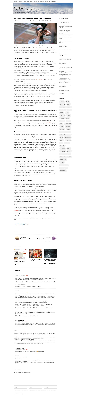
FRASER (68, 115)
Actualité (16, 20)
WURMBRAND (63, 170)
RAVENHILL (68, 140)
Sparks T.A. (62, 145)
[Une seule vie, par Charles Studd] (17, 238)
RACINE (61, 140)
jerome (51, 20)
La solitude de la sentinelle (64, 49)
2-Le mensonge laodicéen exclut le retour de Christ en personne (65, 32)
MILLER (68, 129)
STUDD (69, 148)
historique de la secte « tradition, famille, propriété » (19, 263)
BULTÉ (68, 104)
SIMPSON (67, 143)
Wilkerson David (63, 167)
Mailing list (36, 1)
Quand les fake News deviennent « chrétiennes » (65, 63)
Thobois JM (62, 154)
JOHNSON (62, 121)
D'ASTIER (69, 107)
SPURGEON (62, 148)
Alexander (62, 101)
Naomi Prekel (63, 132)
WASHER (69, 156)
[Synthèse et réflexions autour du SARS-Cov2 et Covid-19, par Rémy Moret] (54, 238)
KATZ (61, 123)
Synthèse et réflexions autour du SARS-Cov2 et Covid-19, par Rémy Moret (44, 240)
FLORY (67, 112)
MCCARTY (62, 129)
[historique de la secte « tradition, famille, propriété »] (20, 254)
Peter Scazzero (67, 134)
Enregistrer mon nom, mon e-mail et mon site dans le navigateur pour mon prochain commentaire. (35, 390)
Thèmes (20, 1)
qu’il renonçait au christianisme (45, 49)
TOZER (68, 154)
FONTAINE (62, 115)
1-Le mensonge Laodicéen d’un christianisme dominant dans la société (65, 37)
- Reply (27, 275)
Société (28, 20)
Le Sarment (23, 8)
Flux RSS (53, 1)
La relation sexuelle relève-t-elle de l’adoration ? (64, 92)
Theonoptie (62, 151)
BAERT (67, 101)
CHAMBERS (62, 107)
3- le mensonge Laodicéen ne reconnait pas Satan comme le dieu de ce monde (65, 26)
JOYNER (68, 121)
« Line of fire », (39, 79)
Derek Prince (63, 109)
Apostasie (20, 20)
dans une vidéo (21, 49)
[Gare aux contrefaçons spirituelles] (35, 253)
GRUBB (67, 118)
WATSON (62, 162)
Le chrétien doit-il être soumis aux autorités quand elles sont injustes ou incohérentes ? (50, 262)
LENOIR (61, 126)
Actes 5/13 (48, 122)
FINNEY (61, 112)
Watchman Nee (63, 159)
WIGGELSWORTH (64, 165)
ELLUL (69, 109)
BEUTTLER (62, 104)
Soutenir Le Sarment (45, 1)
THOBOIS (69, 151)
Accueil (15, 1)
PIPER (61, 137)
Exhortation (24, 20)
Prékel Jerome (35, 20)
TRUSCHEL (62, 156)
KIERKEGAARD (68, 123)
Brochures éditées (28, 1)
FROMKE (62, 118)
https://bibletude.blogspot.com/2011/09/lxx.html (27, 315)
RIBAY (61, 143)
